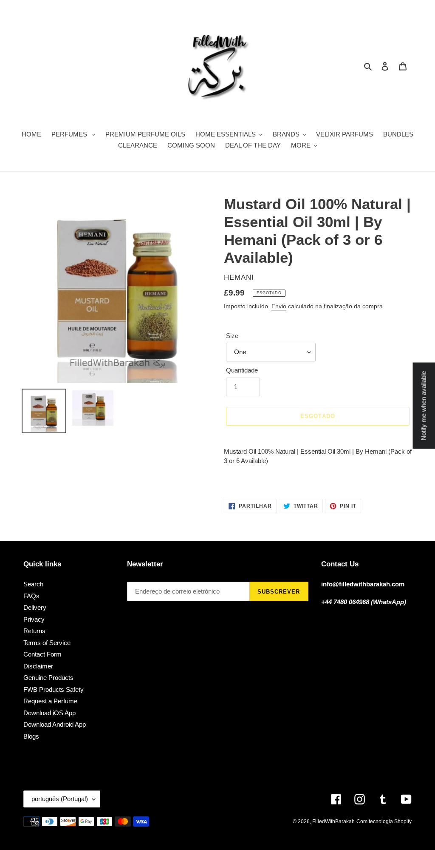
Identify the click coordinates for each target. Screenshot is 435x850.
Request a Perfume (50, 701)
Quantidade (242, 370)
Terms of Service (47, 642)
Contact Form (42, 654)
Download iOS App (49, 712)
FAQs (31, 596)
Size (232, 335)
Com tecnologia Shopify (384, 821)
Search (33, 584)
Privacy (34, 619)
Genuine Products (48, 677)
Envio (278, 306)
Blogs (31, 736)
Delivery (34, 607)
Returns (34, 630)
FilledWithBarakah (333, 821)
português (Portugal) (59, 798)
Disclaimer (38, 666)
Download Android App (54, 724)
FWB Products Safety (53, 689)
